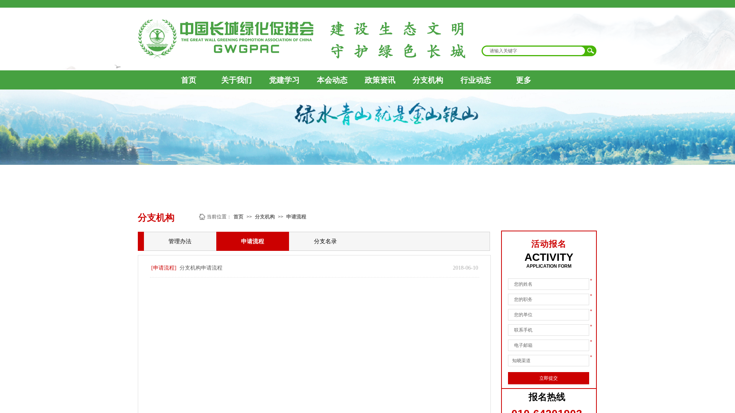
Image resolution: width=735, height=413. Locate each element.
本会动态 (332, 80)
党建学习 (284, 80)
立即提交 (548, 378)
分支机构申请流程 (201, 268)
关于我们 (236, 80)
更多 (523, 80)
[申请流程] (163, 268)
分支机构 (428, 80)
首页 (188, 80)
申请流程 (296, 217)
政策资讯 (380, 80)
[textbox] (534, 50)
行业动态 (476, 80)
